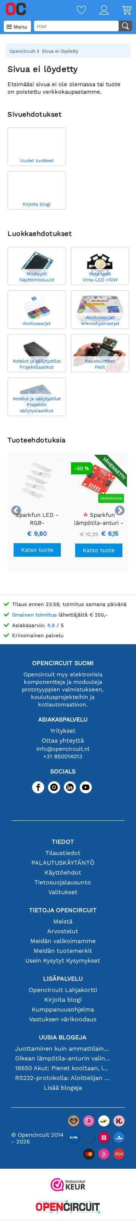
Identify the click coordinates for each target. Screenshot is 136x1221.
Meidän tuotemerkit (63, 950)
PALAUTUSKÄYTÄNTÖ (62, 862)
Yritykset (63, 730)
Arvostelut (62, 931)
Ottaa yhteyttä (63, 740)
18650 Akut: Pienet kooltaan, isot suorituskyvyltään (62, 1068)
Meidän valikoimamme (63, 941)
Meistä (63, 921)
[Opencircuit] (68, 1207)
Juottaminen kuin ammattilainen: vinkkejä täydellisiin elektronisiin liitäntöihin (62, 1048)
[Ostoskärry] (120, 10)
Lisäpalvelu (63, 978)
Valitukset (62, 892)
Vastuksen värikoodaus (62, 1019)
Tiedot (63, 841)
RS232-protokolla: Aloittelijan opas (62, 1077)
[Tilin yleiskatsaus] (97, 10)
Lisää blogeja (63, 1087)
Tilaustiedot (62, 853)
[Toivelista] (74, 10)
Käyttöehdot (63, 872)
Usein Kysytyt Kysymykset (62, 960)
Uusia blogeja (63, 1037)
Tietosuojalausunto (62, 882)
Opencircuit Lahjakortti (63, 989)
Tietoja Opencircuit (63, 910)
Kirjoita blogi (63, 999)
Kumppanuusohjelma (63, 1009)
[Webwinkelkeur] (68, 1185)
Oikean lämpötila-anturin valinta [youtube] (62, 1058)
